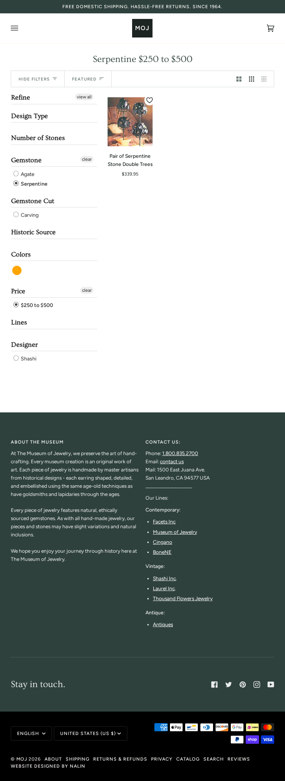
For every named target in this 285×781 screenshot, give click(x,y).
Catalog (188, 759)
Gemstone (26, 160)
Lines (19, 322)
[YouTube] (271, 684)
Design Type (29, 116)
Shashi (28, 359)
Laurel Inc (164, 588)
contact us (172, 461)
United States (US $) (88, 733)
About (53, 759)
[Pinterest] (242, 684)
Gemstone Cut (32, 201)
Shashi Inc (164, 578)
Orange (17, 270)
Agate (27, 174)
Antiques (163, 624)
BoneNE (162, 552)
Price (18, 291)
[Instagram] (256, 684)
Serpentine (34, 184)
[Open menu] (22, 28)
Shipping (77, 759)
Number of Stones (38, 138)
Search (213, 759)
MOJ (21, 759)
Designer (24, 345)
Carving (29, 215)
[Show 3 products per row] (251, 79)
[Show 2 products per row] (239, 79)
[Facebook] (214, 684)
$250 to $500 (36, 305)
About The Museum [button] (37, 442)
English (28, 733)
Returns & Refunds (120, 759)
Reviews (238, 759)
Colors (21, 254)
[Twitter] (228, 684)
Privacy (162, 759)
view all (84, 96)
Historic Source (33, 232)
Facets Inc (164, 522)
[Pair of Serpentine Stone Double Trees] (130, 119)
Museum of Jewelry (175, 532)
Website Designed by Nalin (48, 766)
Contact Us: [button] (162, 442)
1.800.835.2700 (180, 453)
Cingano (162, 542)
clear (87, 159)
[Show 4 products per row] (266, 79)
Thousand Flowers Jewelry (183, 598)
